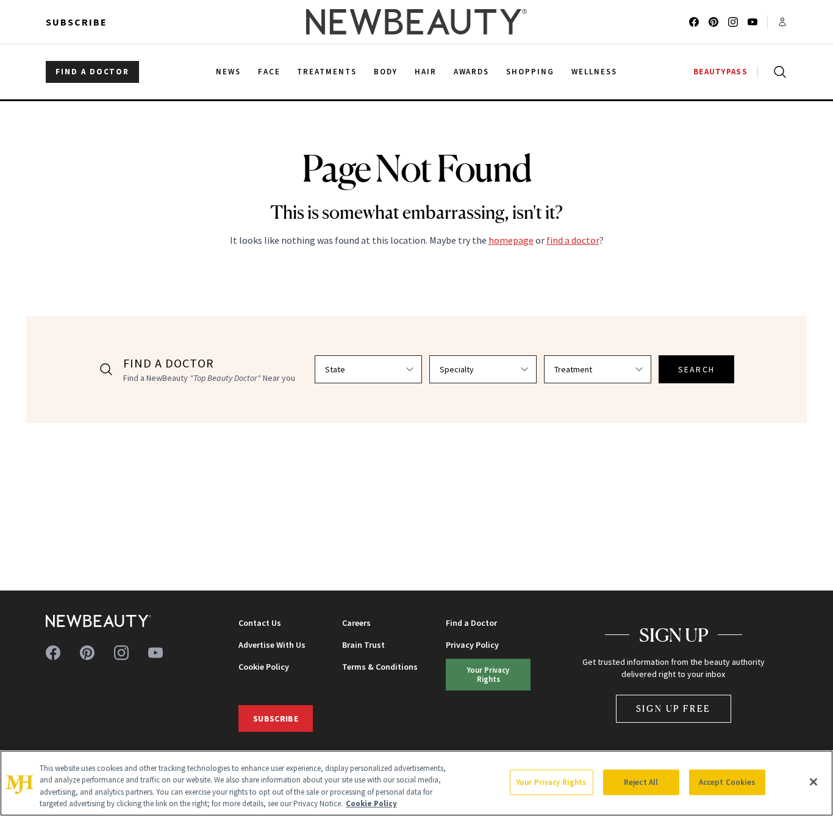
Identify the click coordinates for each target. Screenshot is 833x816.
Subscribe (76, 22)
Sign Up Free (674, 708)
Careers (356, 622)
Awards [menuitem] (472, 71)
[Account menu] (782, 22)
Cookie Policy (263, 666)
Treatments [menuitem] (327, 71)
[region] (416, 783)
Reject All (641, 782)
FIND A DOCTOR (92, 71)
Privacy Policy (472, 644)
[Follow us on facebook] (694, 22)
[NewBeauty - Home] (416, 22)
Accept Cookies (727, 782)
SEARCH (696, 369)
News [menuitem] (228, 71)
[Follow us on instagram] (733, 22)
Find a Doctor (471, 622)
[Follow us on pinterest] (713, 22)
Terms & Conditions (380, 666)
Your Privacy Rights (488, 674)
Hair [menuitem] (426, 71)
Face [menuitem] (269, 71)
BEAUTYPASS (720, 71)
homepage (511, 240)
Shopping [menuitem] (530, 71)
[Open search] (777, 72)
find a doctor (572, 240)
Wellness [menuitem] (594, 71)
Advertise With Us (272, 644)
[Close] (813, 781)
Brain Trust (363, 644)
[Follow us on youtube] (752, 22)
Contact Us (259, 622)
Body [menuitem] (386, 71)
